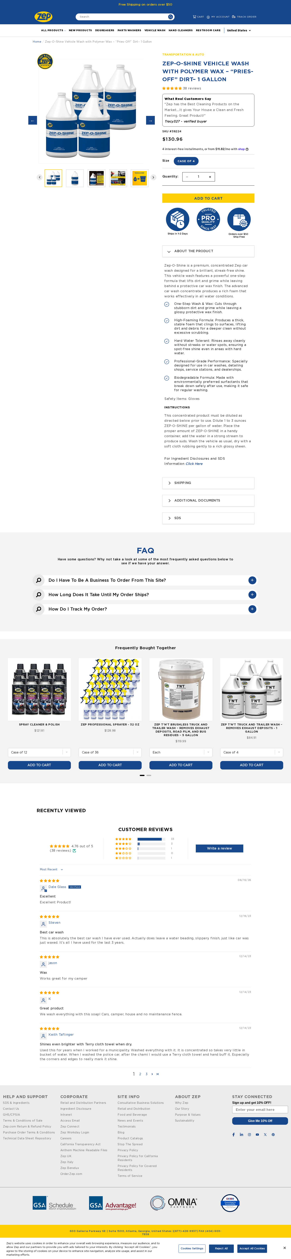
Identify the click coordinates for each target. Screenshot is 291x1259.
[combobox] (125, 17)
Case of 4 (186, 161)
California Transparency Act (80, 1144)
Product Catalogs (130, 1138)
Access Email (70, 1120)
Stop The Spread (130, 1144)
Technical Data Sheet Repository (27, 1138)
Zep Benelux (69, 1168)
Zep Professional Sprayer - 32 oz (110, 724)
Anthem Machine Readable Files (83, 1150)
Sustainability (184, 1120)
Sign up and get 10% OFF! (251, 1102)
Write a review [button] (219, 848)
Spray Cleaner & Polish (39, 724)
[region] (145, 1248)
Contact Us (11, 1109)
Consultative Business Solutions (141, 1103)
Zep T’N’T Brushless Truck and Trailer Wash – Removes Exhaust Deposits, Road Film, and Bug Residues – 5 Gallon (181, 730)
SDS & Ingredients (16, 1103)
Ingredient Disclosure (75, 1109)
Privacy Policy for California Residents (138, 1158)
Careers (66, 1138)
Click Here (193, 463)
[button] (191, 16)
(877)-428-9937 (185, 1231)
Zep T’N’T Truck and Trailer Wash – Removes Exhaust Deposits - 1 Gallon (251, 728)
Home (37, 41)
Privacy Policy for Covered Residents (137, 1168)
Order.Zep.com (71, 1174)
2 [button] (140, 1074)
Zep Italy (66, 1162)
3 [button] (147, 1074)
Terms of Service (130, 1176)
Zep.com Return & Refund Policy (27, 1126)
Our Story (182, 1109)
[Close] (284, 1247)
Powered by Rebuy (145, 780)
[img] (49, 880)
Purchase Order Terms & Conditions (29, 1132)
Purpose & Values (188, 1114)
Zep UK (66, 1156)
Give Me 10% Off (260, 1121)
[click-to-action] (44, 16)
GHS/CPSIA (11, 1114)
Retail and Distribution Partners (83, 1103)
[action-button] (170, 17)
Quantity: (170, 176)
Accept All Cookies (252, 1248)
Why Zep (181, 1103)
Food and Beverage (132, 1114)
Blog (121, 1132)
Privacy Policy (128, 1150)
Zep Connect (70, 1126)
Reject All (221, 1248)
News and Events (130, 1120)
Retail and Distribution (134, 1109)
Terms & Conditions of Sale (23, 1120)
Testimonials (127, 1126)
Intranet (66, 1114)
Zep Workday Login (74, 1132)
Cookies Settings (192, 1248)
